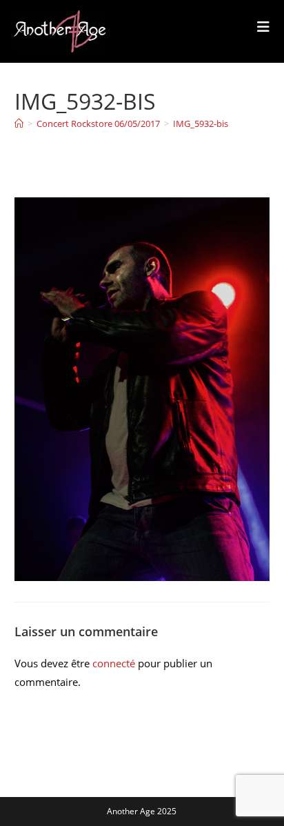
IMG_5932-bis (200, 123)
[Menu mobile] (263, 26)
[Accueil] (18, 123)
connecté (113, 663)
